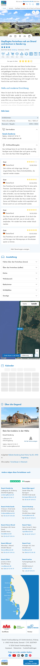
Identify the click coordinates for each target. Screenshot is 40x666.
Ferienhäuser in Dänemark (18, 462)
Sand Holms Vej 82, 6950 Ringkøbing (29, 456)
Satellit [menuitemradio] (34, 304)
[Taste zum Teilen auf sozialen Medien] (33, 12)
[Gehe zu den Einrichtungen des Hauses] (24, 36)
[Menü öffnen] (37, 4)
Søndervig (14, 50)
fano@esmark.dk (27, 550)
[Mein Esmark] (33, 4)
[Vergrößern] (37, 351)
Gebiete (11, 455)
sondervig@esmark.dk (13, 446)
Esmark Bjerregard (28, 488)
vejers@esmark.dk (27, 531)
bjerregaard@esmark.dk (29, 497)
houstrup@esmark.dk (28, 515)
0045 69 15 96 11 (13, 444)
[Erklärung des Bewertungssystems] (20, 47)
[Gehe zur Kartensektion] (20, 36)
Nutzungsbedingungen (34, 358)
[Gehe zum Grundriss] (15, 36)
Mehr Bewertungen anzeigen (20, 249)
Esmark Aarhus (27, 559)
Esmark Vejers (26, 525)
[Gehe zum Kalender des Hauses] (29, 36)
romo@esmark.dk (6, 566)
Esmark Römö (5, 559)
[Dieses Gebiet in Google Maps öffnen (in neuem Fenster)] (3, 358)
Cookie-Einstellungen (29, 648)
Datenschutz (17, 648)
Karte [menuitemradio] (25, 304)
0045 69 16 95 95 (28, 1)
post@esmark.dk (27, 568)
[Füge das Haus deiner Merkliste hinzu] (37, 12)
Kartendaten (25, 358)
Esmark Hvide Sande (7, 507)
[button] (20, 329)
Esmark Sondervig (8, 134)
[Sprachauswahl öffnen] (24, 4)
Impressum (8, 648)
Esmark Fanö (26, 543)
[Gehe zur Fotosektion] (10, 36)
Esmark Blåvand (6, 543)
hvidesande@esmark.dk (8, 513)
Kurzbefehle (18, 358)
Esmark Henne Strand (8, 525)
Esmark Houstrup (27, 507)
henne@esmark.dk (6, 534)
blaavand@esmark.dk (7, 550)
